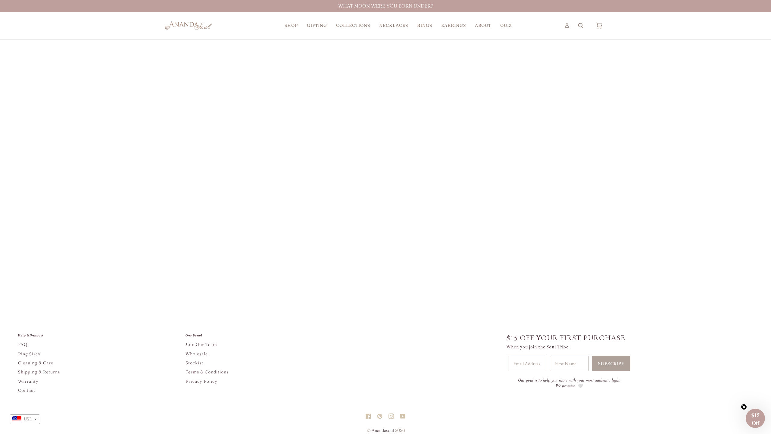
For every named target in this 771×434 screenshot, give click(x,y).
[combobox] (25, 419)
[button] (291, 25)
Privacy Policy (201, 381)
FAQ (22, 344)
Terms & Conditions (207, 372)
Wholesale (197, 354)
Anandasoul (383, 430)
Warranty (28, 381)
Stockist (194, 363)
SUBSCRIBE (611, 363)
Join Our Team (201, 344)
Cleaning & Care (35, 363)
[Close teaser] (744, 407)
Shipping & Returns (39, 372)
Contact (26, 390)
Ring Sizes (29, 354)
